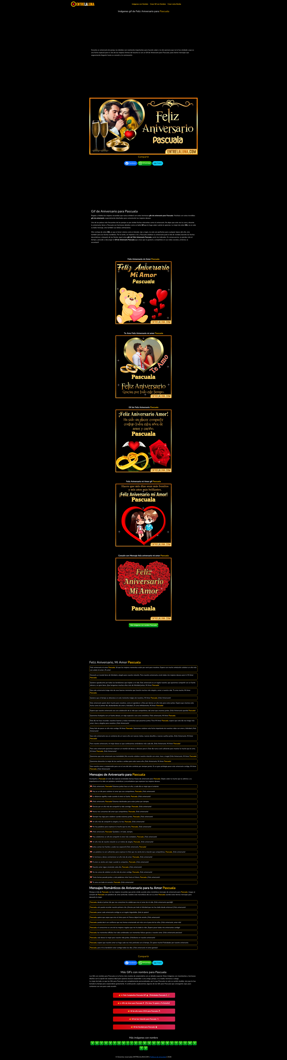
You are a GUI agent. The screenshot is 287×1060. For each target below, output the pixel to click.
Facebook (132, 163)
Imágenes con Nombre (140, 4)
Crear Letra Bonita (174, 4)
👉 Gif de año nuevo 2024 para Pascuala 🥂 (144, 1011)
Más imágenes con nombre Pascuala (143, 625)
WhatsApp (146, 163)
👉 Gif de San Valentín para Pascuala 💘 (144, 1019)
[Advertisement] (143, 31)
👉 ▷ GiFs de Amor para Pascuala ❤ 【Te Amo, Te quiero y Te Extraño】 (144, 1003)
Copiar (159, 163)
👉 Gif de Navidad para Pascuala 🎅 (144, 1027)
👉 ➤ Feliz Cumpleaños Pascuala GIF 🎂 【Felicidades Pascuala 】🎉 (144, 995)
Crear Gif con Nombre (158, 4)
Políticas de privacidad (158, 1057)
